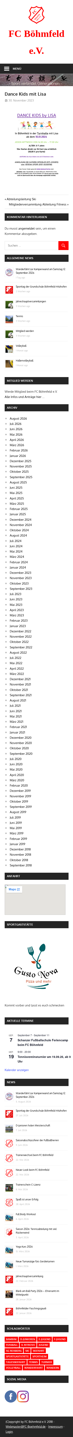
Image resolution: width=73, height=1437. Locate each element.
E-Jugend (44, 1339)
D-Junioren (27, 1339)
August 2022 (18, 652)
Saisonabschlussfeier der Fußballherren (37, 1140)
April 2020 (17, 775)
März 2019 (17, 833)
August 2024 (18, 535)
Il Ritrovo (28, 1344)
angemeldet (26, 228)
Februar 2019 (18, 839)
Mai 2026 (16, 434)
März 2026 (17, 445)
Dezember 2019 (20, 791)
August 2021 (18, 700)
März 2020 (17, 780)
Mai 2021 (16, 716)
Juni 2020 (16, 764)
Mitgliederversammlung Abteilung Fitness (37, 204)
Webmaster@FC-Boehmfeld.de (26, 1426)
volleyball (13, 1367)
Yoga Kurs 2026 (24, 1246)
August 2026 (18, 418)
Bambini (11, 1339)
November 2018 (20, 854)
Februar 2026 (19, 450)
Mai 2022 (16, 663)
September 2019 (21, 807)
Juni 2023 (16, 599)
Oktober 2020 (19, 748)
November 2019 (20, 796)
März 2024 (17, 557)
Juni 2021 (16, 711)
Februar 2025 (19, 509)
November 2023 (21, 578)
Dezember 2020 (20, 738)
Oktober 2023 (19, 583)
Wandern (52, 1367)
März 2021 (16, 722)
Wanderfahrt (33, 1367)
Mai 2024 (16, 551)
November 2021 (20, 684)
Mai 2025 (16, 493)
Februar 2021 (18, 727)
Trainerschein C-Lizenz (28, 1184)
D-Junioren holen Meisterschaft (33, 1125)
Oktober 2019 (19, 801)
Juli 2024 (15, 541)
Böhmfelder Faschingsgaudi (31, 1308)
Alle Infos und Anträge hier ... (25, 397)
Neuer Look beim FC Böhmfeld (32, 1169)
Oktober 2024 (19, 530)
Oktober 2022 (19, 642)
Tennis (19, 316)
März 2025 (17, 504)
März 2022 (17, 674)
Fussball (12, 1344)
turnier (46, 1362)
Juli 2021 (15, 706)
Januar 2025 (18, 514)
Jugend (43, 1344)
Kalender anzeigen (17, 1070)
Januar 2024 (18, 567)
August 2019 (18, 812)
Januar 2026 (18, 456)
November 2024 (21, 525)
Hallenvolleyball (24, 360)
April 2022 (17, 668)
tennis (33, 1362)
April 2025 (17, 498)
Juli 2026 (15, 424)
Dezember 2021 (20, 679)
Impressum (55, 1426)
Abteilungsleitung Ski (21, 199)
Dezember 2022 (20, 631)
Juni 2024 (16, 546)
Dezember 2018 (20, 849)
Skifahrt (38, 1350)
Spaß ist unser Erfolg (27, 1199)
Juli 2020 (15, 759)
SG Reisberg (14, 1350)
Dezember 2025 (20, 461)
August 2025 (18, 482)
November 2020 (21, 743)
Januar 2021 (17, 732)
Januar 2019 (17, 844)
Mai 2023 (16, 605)
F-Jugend (60, 1339)
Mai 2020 (16, 769)
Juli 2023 (15, 594)
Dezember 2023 (20, 573)
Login (9, 1431)
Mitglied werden (25, 331)
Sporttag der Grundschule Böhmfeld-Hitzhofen (41, 286)
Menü (17, 68)
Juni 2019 (16, 823)
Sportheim (39, 1356)
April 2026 (17, 440)
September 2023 (21, 589)
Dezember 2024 (20, 520)
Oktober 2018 (19, 860)
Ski (27, 1350)
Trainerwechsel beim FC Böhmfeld (34, 1155)
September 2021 (21, 695)
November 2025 (21, 466)
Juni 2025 (16, 488)
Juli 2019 (15, 817)
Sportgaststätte (17, 1356)
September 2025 (21, 477)
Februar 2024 (19, 562)
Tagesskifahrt (15, 1362)
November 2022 (21, 636)
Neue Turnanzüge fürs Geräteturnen (35, 1261)
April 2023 (17, 610)
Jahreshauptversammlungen (31, 301)
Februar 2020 (19, 785)
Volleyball (21, 345)
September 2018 (21, 865)
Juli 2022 (15, 658)
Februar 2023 (19, 620)
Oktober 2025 (19, 472)
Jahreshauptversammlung (29, 1276)
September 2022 (21, 647)
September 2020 (21, 754)
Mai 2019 (16, 828)
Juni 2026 (16, 429)
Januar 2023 (18, 626)
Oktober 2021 (19, 690)
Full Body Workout (26, 1214)
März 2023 (17, 615)
